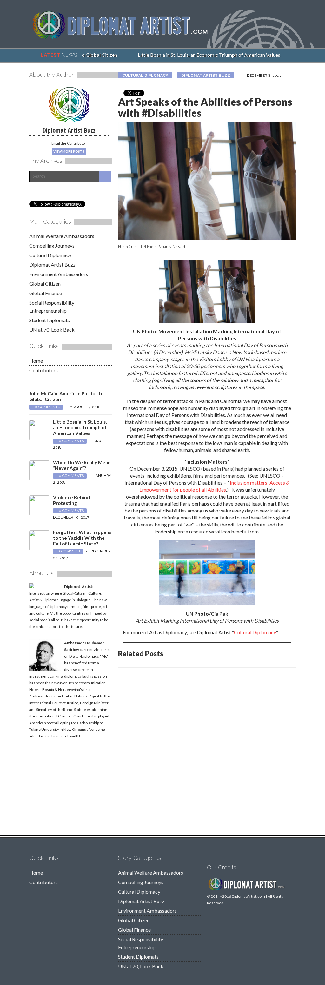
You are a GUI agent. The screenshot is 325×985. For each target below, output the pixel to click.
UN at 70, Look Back (52, 330)
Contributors (43, 370)
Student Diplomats (49, 320)
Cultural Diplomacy (145, 75)
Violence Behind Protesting (71, 500)
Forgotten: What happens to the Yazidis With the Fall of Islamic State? (82, 537)
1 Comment (70, 551)
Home (36, 361)
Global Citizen (45, 284)
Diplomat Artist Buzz (205, 75)
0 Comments (47, 407)
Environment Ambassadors (58, 274)
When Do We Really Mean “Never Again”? (82, 465)
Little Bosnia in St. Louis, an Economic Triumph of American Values (202, 55)
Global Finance (45, 293)
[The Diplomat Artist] (124, 37)
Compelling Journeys (52, 245)
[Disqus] (207, 753)
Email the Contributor (68, 143)
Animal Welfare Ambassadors (61, 236)
